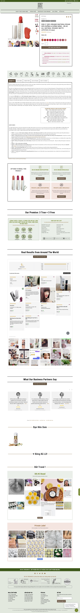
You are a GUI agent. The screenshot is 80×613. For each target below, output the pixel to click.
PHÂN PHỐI (33, 11)
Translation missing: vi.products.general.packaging (17, 158)
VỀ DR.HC (61, 11)
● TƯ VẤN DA (10, 598)
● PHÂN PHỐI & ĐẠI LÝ (28, 595)
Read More (26, 403)
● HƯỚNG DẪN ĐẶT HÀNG (12, 595)
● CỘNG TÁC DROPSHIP (28, 594)
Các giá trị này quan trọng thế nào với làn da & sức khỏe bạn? (24, 225)
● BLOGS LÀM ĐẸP (11, 599)
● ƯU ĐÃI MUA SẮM (11, 597)
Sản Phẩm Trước (42, 420)
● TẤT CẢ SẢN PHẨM (12, 594)
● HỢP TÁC (43, 597)
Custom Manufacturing (28, 599)
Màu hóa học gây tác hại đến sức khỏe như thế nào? (36, 136)
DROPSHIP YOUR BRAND (44, 11)
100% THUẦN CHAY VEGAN (34, 420)
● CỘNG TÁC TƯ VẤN (28, 601)
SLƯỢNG (42, 43)
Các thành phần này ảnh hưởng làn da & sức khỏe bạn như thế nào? (56, 222)
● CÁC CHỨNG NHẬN (44, 599)
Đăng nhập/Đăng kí (69, 0)
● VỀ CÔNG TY (43, 594)
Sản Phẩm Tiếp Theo (49, 420)
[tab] (12, 80)
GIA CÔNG (54, 11)
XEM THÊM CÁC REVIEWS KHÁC (40, 256)
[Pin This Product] (70, 17)
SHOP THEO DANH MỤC (22, 11)
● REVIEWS (10, 601)
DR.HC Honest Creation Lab (42, 611)
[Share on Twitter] (68, 17)
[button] (69, 3)
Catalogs (42, 598)
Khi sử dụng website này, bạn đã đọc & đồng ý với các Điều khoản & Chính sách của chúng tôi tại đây (40, 609)
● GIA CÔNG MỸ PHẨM (28, 597)
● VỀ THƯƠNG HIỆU (44, 595)
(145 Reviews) (48, 32)
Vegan (47, 102)
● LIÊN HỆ (42, 603)
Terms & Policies (44, 602)
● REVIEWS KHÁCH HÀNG (45, 601)
